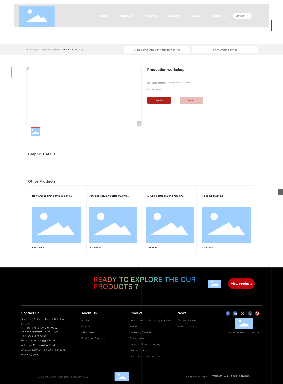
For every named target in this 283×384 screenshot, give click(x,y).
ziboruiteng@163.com (43, 340)
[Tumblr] (251, 314)
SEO (86, 377)
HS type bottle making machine (165, 196)
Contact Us (30, 313)
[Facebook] (229, 314)
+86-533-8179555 (36, 335)
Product (136, 313)
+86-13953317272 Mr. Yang (42, 328)
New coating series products (146, 356)
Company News (187, 320)
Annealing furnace (140, 332)
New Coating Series (225, 49)
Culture (85, 326)
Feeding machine (212, 196)
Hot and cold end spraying (144, 344)
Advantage (87, 332)
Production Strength (50, 49)
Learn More (38, 247)
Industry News (186, 326)
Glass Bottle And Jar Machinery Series (157, 49)
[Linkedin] (236, 314)
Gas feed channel (139, 350)
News (182, 313)
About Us (89, 313)
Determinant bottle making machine (150, 320)
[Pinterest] (258, 314)
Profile (85, 320)
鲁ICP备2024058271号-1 (196, 377)
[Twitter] (243, 314)
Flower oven (136, 338)
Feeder (133, 326)
